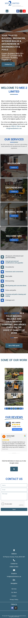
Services (14, 589)
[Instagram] (21, 11)
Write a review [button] (17, 429)
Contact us (14, 167)
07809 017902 (15, 126)
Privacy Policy (14, 599)
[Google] (24, 11)
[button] (7, 11)
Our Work (14, 592)
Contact (14, 596)
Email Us (14, 573)
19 (20, 408)
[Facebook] (17, 11)
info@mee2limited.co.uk (13, 128)
